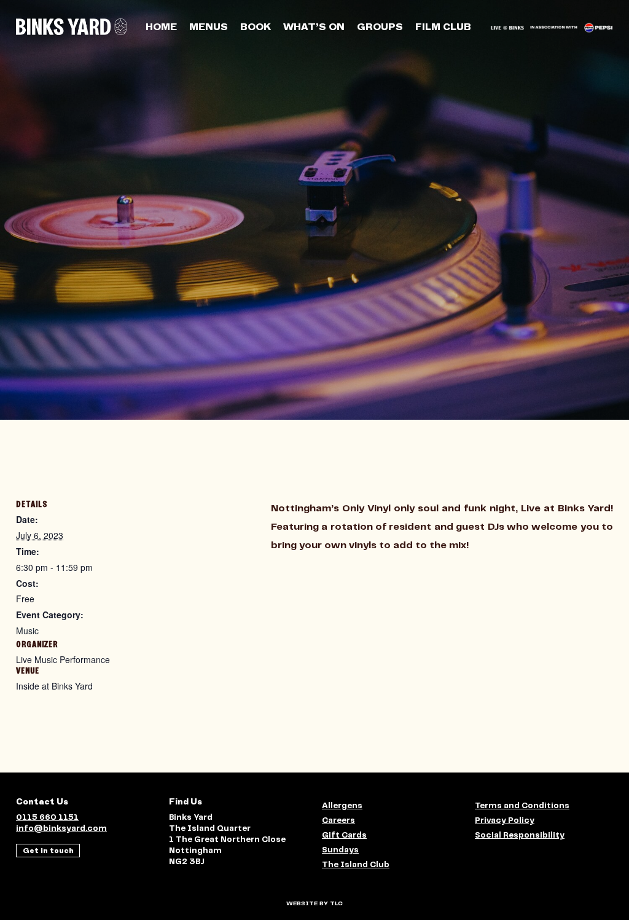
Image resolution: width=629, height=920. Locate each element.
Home (161, 27)
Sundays (340, 850)
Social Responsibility (520, 835)
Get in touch (48, 850)
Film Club (443, 27)
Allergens (342, 806)
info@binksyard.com (61, 829)
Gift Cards (344, 835)
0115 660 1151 (47, 818)
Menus (208, 27)
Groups (380, 27)
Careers (338, 821)
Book (255, 27)
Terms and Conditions (522, 806)
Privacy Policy (504, 821)
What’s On (314, 27)
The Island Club (355, 865)
